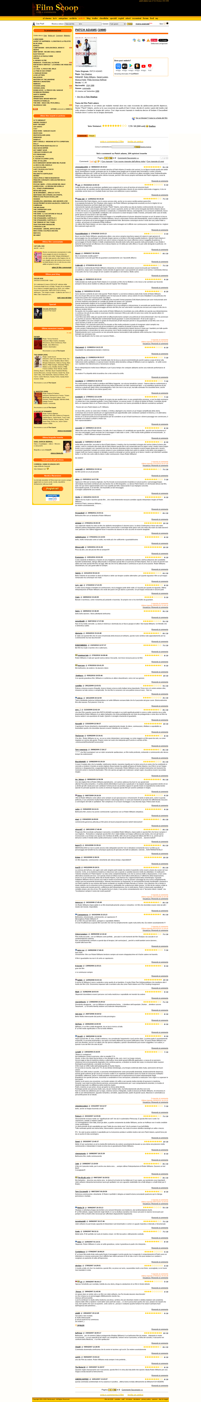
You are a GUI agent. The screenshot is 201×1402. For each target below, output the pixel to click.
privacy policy (146, 1399)
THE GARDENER (39, 211)
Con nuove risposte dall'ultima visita (129, 161)
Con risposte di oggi (155, 161)
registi (121, 18)
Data (45, 35)
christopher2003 (81, 167)
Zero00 (80, 1036)
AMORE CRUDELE (40, 122)
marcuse (81, 665)
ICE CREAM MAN (39, 154)
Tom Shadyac (86, 74)
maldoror (37, 77)
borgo (36, 45)
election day (38, 54)
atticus (80, 698)
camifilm (78, 686)
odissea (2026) (39, 88)
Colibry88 (79, 265)
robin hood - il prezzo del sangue (48, 90)
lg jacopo (78, 966)
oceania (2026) (39, 86)
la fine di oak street (42, 71)
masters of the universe (44, 79)
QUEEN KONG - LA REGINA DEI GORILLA (48, 186)
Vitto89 (78, 1347)
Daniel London (102, 77)
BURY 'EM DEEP (39, 124)
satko (77, 809)
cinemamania (80, 1154)
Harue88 (78, 724)
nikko (77, 479)
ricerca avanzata (142, 24)
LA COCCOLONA (39, 167)
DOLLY (35, 144)
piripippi (78, 523)
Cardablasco (80, 1252)
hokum (36, 58)
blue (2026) (37, 43)
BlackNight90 (80, 762)
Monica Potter (80, 80)
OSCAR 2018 (38, 278)
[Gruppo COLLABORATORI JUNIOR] (76, 185)
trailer (95, 18)
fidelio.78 (80, 1208)
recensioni (136, 18)
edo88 (77, 1313)
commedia (86, 88)
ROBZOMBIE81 (81, 645)
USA (88, 85)
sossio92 (78, 428)
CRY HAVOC (37, 126)
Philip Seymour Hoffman (97, 80)
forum (145, 18)
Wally (77, 992)
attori (128, 18)
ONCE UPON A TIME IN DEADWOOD (46, 178)
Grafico (152, 126)
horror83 (78, 442)
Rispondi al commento (160, 181)
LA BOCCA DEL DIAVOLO (42, 165)
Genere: (106, 24)
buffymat (78, 1333)
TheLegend (79, 347)
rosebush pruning (41, 92)
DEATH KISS (37, 133)
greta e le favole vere (43, 56)
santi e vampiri (39, 94)
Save (155, 40)
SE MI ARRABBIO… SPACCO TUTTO (46, 192)
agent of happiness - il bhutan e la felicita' (52, 41)
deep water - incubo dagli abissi (47, 52)
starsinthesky (80, 1002)
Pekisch (78, 1116)
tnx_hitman (79, 779)
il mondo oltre (39, 60)
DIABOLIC (37, 139)
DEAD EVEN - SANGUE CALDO (44, 131)
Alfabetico (67, 35)
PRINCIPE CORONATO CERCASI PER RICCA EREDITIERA (49, 181)
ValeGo (78, 573)
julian (79, 1242)
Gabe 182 (81, 199)
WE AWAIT (37, 235)
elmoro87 (79, 829)
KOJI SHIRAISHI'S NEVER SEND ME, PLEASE (49, 163)
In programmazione (52, 30)
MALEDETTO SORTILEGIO (43, 173)
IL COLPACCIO (38, 156)
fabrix (77, 611)
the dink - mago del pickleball (46, 103)
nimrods (36, 84)
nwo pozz (78, 1014)
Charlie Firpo (80, 357)
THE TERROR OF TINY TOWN (44, 222)
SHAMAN (36, 199)
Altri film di (87, 97)
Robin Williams (90, 77)
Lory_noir (79, 585)
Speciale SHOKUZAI (49, 309)
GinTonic (78, 1024)
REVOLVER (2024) (39, 190)
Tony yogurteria (81, 750)
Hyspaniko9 (80, 513)
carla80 (78, 1052)
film (71, 109)
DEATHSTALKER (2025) (41, 135)
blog (89, 18)
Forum (91, 136)
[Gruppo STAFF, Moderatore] (76, 1282)
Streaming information (121, 74)
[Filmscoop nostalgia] (167, 24)
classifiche (104, 18)
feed (152, 18)
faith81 (80, 980)
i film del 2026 (108, 1399)
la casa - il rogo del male (44, 69)
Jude (77, 1164)
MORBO (36, 176)
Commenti (82, 136)
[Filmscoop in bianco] (165, 24)
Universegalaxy (81, 934)
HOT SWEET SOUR (40, 150)
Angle (77, 1231)
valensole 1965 (39, 105)
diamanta (78, 633)
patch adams (86, 30)
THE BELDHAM (38, 207)
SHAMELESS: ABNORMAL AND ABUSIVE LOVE (50, 201)
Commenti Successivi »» (128, 158)
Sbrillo (77, 497)
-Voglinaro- (79, 676)
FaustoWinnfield (81, 234)
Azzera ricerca (145, 147)
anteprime (63, 18)
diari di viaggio (163, 1399)
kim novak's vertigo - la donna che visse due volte (52, 66)
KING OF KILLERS (40, 161)
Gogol (77, 1142)
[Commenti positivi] (95, 161)
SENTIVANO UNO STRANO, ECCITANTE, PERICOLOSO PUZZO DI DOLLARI (47, 196)
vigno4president (81, 1106)
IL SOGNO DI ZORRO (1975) (43, 158)
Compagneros (82, 915)
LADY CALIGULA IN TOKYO (43, 169)
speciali (113, 18)
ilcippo (77, 857)
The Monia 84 (80, 1367)
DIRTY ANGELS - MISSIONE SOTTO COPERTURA (51, 141)
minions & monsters (41, 81)
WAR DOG (37, 233)
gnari (77, 819)
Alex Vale (78, 279)
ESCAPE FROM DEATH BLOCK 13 (45, 146)
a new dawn (38, 39)
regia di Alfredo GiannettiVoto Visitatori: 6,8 (46, 466)
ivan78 (77, 867)
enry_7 (78, 710)
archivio (73, 18)
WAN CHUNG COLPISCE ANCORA (45, 231)
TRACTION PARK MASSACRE (44, 224)
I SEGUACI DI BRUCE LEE (42, 152)
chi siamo (129, 1399)
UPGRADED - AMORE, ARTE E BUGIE (46, 229)
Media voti (51, 35)
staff (123, 1399)
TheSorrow (79, 736)
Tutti (91, 161)
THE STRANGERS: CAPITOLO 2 (44, 218)
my (156, 18)
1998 (102, 30)
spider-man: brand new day (44, 98)
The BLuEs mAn (84, 1178)
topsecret (79, 902)
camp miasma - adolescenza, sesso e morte (48, 49)
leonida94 (79, 397)
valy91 (77, 1357)
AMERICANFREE (82, 1379)
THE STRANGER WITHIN (42, 216)
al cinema (47, 18)
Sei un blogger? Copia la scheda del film (152, 118)
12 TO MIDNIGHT (39, 120)
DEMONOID (37, 137)
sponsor (155, 1399)
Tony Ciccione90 (81, 1192)
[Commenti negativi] (98, 161)
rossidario (79, 381)
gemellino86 (80, 621)
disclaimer (136, 1399)
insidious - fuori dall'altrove (46, 62)
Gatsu (79, 796)
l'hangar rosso (40, 73)
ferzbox (78, 291)
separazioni (38, 96)
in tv (55, 18)
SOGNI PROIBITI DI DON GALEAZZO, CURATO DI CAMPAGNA (51, 204)
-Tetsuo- (78, 1292)
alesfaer (78, 1266)
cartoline (117, 1399)
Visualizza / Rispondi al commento (155, 344)
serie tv (81, 18)
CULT (35, 129)
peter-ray (81, 950)
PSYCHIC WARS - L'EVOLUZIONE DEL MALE (49, 184)
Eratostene (79, 557)
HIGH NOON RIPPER (40, 148)
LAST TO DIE (38, 171)
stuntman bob (83, 655)
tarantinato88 (80, 1221)
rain (78, 185)
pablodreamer (80, 537)
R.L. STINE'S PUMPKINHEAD (43, 188)
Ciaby (77, 597)
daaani (77, 253)
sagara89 (79, 469)
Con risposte (107, 161)
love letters (39, 75)
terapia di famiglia (41, 101)
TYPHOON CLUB (39, 226)
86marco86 (79, 547)
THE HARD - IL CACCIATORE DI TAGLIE (47, 214)
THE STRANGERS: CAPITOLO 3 (44, 220)
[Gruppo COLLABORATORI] (76, 698)
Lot (81, 1282)
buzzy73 (78, 845)
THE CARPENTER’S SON (42, 209)
